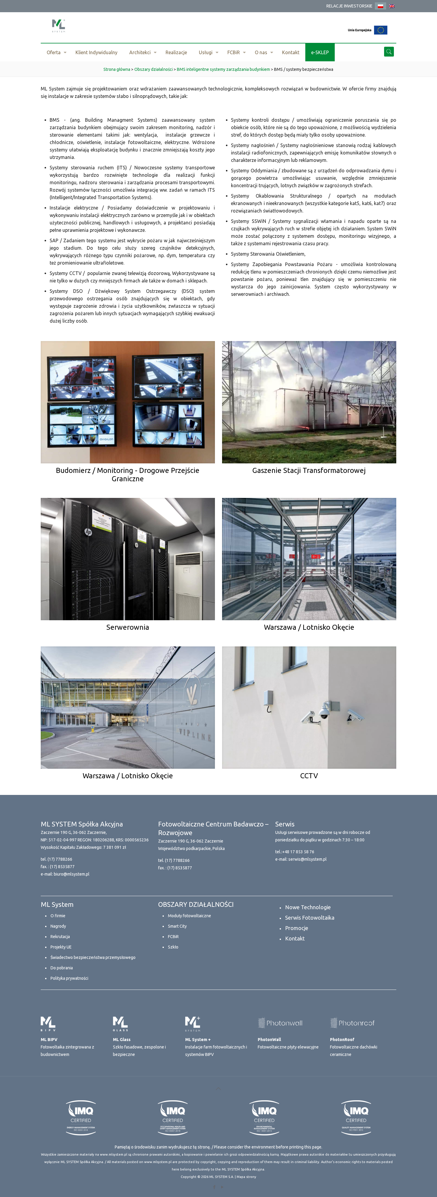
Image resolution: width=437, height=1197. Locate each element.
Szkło (173, 947)
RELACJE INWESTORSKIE (349, 6)
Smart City (177, 926)
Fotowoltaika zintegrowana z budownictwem (67, 1047)
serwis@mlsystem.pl (307, 859)
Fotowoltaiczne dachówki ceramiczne (353, 1047)
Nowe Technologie (308, 907)
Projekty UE (61, 947)
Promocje (296, 928)
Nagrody (58, 926)
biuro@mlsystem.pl (71, 874)
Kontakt (295, 938)
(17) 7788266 (60, 859)
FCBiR (173, 936)
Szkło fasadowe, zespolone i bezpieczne (139, 1047)
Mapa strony (246, 1177)
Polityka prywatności (69, 978)
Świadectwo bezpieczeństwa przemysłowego (93, 957)
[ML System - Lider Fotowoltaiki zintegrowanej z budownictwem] (58, 25)
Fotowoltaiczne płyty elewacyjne (288, 1043)
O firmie (58, 915)
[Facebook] (214, 1187)
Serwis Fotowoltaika (309, 918)
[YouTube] (222, 1187)
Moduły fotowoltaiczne (189, 915)
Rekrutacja (60, 936)
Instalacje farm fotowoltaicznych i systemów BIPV (216, 1047)
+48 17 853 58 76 (298, 851)
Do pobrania (62, 967)
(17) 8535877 (62, 866)
